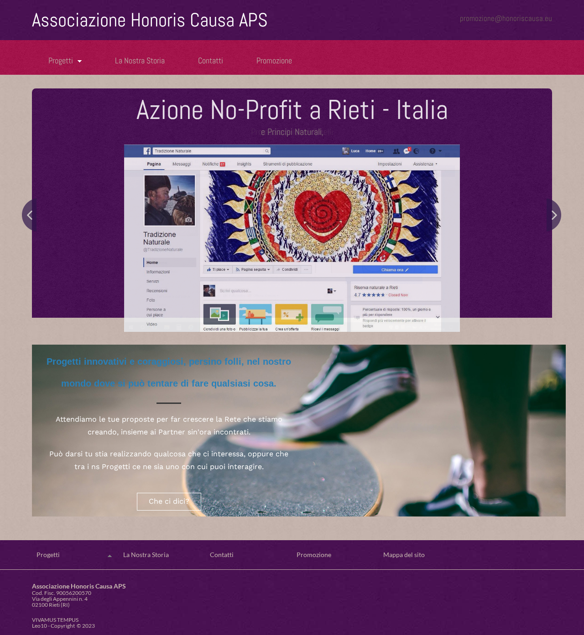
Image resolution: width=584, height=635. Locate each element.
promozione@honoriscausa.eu (506, 18)
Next (555, 215)
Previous (29, 215)
